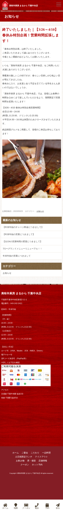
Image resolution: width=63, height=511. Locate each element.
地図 (16, 508)
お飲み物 (20, 460)
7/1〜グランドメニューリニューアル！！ (22, 248)
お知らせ (40, 211)
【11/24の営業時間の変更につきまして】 (22, 241)
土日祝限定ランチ (23, 456)
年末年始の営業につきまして (17, 256)
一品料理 (46, 452)
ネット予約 (37, 464)
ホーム (15, 452)
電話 (37, 508)
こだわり (35, 452)
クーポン (24, 464)
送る (58, 508)
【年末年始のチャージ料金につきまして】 (23, 227)
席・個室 (31, 460)
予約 (47, 508)
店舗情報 (43, 460)
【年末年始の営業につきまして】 (19, 234)
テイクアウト (41, 456)
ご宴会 (25, 452)
